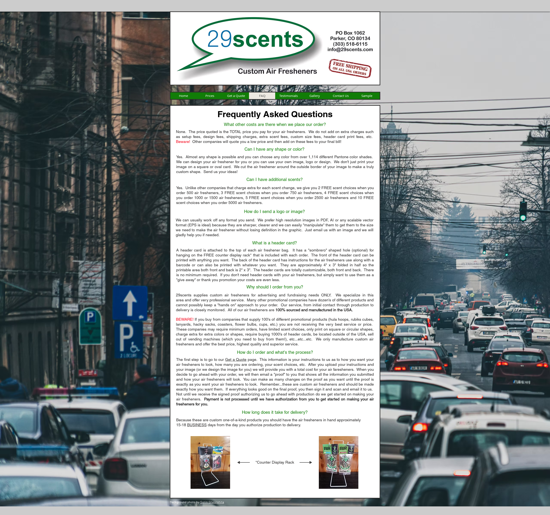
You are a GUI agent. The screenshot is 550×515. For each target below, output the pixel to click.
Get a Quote (235, 359)
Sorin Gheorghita (212, 502)
